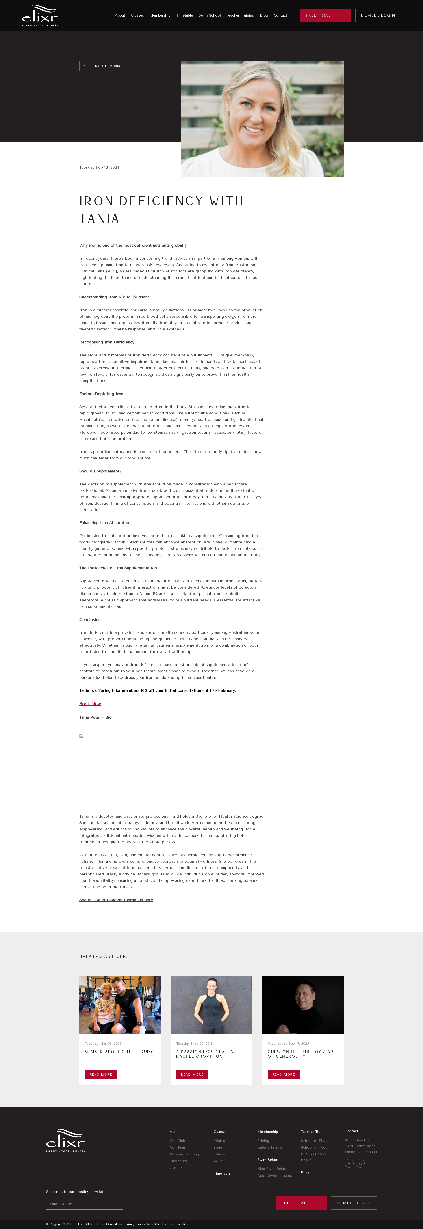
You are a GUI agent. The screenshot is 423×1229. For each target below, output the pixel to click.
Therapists (178, 1161)
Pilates (219, 1141)
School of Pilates (315, 1141)
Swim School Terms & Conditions (167, 1224)
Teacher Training (315, 1132)
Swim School (268, 1160)
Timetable (221, 1173)
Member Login (378, 15)
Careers (176, 1168)
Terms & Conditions (109, 1224)
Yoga (217, 1147)
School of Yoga (314, 1147)
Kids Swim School (272, 1169)
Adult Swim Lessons (274, 1175)
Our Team (178, 1147)
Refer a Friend (269, 1147)
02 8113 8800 (366, 1152)
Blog (305, 1172)
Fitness (219, 1154)
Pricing (263, 1141)
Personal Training (184, 1154)
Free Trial (318, 15)
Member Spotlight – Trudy (119, 1052)
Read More (100, 1074)
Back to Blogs (107, 66)
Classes (219, 1132)
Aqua (217, 1161)
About (175, 1132)
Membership (267, 1132)
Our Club (177, 1141)
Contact (351, 1131)
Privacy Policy (134, 1224)
